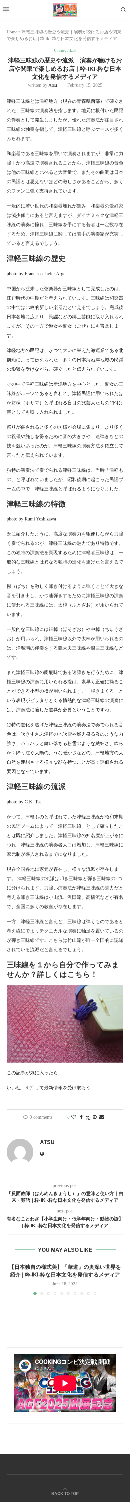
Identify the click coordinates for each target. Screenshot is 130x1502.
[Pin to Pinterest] (95, 1117)
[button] (12, 1279)
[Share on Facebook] (81, 1117)
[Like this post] (73, 1117)
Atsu (52, 85)
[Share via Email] (101, 1117)
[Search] (123, 10)
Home (12, 31)
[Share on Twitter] (87, 1118)
